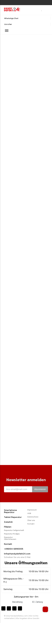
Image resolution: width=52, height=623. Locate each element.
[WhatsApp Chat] (2, 18)
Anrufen (8, 24)
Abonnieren (40, 489)
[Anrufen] (2, 24)
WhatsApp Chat (11, 18)
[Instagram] (8, 2)
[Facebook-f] (5, 2)
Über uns (31, 520)
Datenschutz (32, 516)
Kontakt (30, 523)
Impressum (32, 509)
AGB (29, 513)
